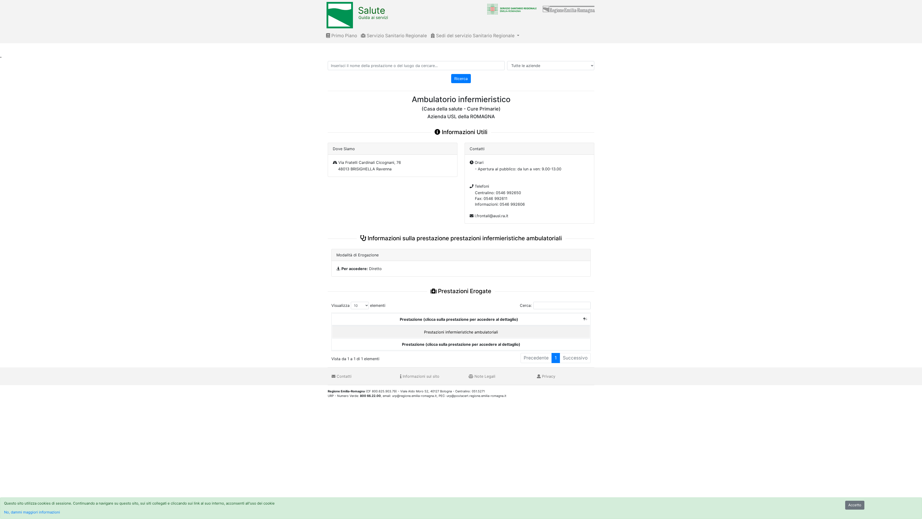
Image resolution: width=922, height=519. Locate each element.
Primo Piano (343, 35)
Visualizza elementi (358, 305)
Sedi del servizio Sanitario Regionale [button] (475, 35)
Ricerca (461, 78)
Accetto (854, 505)
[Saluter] (511, 8)
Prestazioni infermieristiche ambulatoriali (461, 332)
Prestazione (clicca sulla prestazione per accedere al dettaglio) (459, 319)
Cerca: (526, 305)
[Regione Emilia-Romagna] (569, 8)
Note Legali (484, 376)
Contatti (343, 376)
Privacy (548, 376)
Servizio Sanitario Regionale (396, 35)
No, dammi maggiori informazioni (32, 512)
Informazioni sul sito (420, 376)
